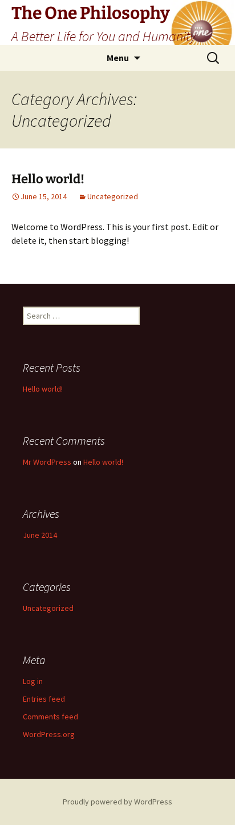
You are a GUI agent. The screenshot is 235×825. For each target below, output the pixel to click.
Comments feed (50, 716)
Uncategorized (112, 196)
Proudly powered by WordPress (117, 801)
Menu (118, 57)
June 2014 (40, 535)
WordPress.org (49, 734)
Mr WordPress (47, 462)
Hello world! (47, 179)
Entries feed (44, 699)
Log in (33, 681)
